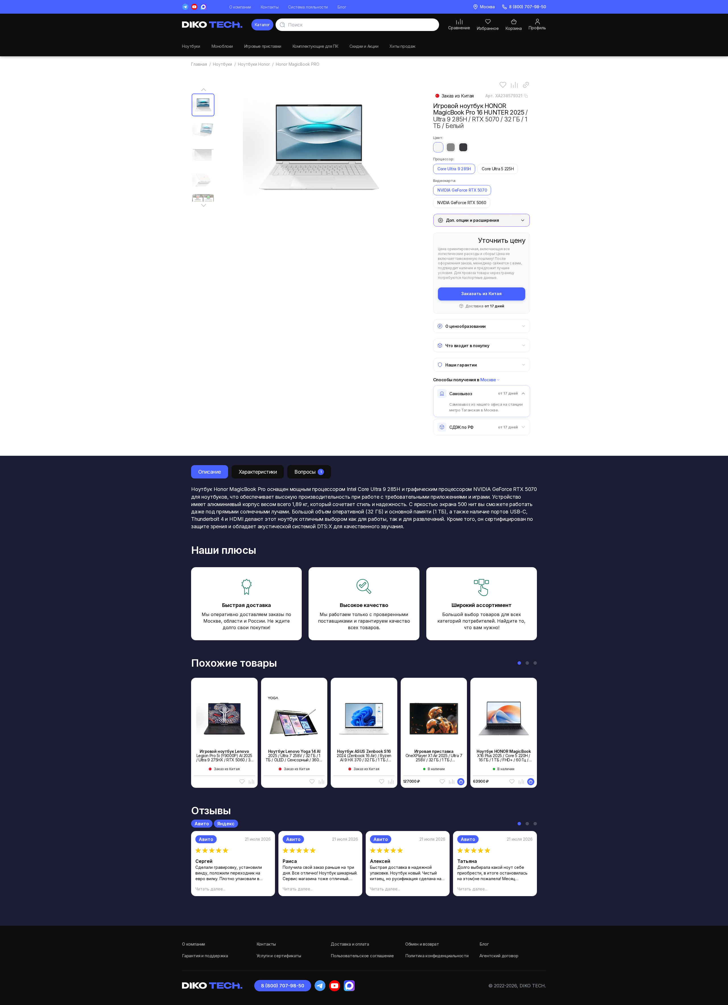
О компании (240, 7)
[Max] (349, 985)
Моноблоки (222, 46)
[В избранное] (503, 85)
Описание (209, 472)
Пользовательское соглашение (362, 955)
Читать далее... (210, 888)
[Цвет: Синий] (463, 147)
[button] (519, 663)
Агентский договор (498, 955)
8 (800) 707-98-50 (282, 986)
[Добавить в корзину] (460, 781)
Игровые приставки (262, 46)
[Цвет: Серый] (451, 147)
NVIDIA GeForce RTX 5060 (461, 202)
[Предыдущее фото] (203, 89)
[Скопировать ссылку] (526, 85)
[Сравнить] (514, 85)
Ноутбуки (191, 46)
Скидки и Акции (363, 46)
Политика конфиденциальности (437, 955)
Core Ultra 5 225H (498, 168)
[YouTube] (194, 7)
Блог (342, 7)
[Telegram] (185, 7)
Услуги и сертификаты (279, 955)
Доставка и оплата (350, 944)
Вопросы (307, 472)
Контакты (270, 7)
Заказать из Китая (481, 293)
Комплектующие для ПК (315, 46)
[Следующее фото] (203, 205)
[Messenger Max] (203, 7)
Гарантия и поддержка (205, 955)
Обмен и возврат (422, 944)
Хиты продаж (402, 46)
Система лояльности (308, 7)
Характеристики (258, 472)
